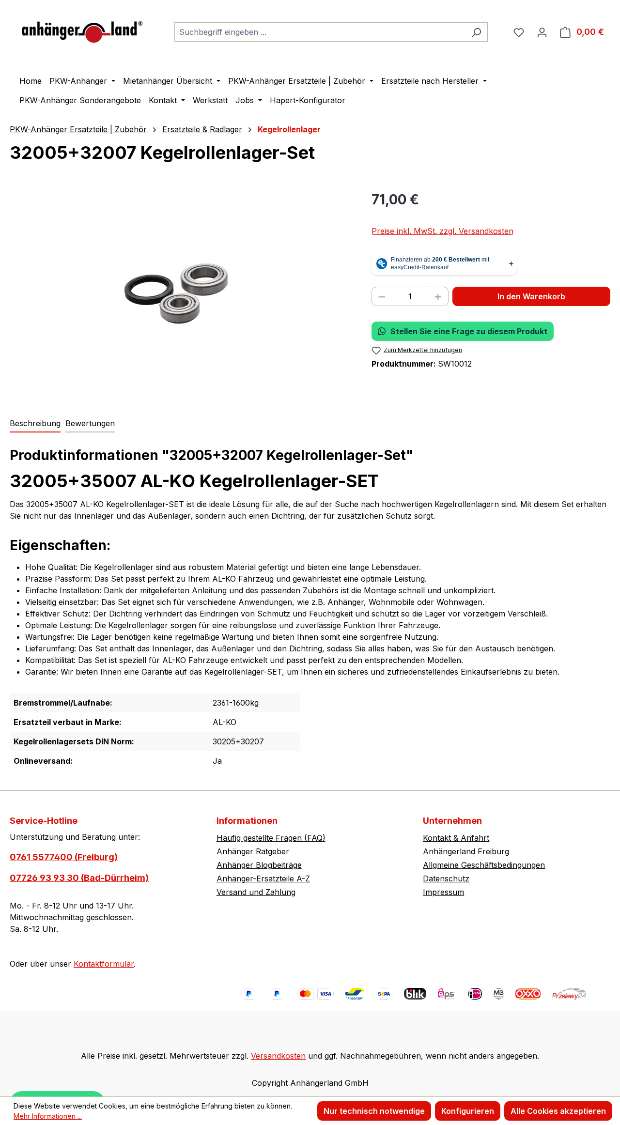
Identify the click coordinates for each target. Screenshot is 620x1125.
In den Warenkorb (531, 296)
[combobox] (319, 32)
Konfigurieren (467, 1111)
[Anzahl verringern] (382, 296)
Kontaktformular (104, 964)
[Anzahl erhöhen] (438, 296)
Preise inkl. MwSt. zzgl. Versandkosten (442, 231)
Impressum (443, 892)
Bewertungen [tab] (90, 423)
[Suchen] (476, 32)
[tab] (35, 423)
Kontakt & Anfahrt (456, 838)
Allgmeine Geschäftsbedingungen (484, 865)
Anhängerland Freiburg (466, 851)
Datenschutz (446, 878)
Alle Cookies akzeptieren (558, 1111)
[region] (181, 293)
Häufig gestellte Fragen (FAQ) (271, 838)
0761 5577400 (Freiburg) (64, 857)
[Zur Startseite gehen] (82, 30)
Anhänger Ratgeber (253, 851)
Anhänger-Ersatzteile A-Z (263, 878)
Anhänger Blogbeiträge (259, 865)
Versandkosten (278, 1056)
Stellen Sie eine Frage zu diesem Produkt (468, 331)
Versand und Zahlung (256, 892)
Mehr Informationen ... (48, 1116)
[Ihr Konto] (542, 32)
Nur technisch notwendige (374, 1111)
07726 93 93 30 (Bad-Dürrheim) (79, 878)
